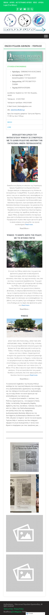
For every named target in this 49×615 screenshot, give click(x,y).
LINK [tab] (9, 127)
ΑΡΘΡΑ (12, 2)
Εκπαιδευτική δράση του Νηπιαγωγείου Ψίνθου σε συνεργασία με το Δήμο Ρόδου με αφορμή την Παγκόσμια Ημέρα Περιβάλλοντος (24, 139)
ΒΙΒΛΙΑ (6, 2)
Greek (30, 613)
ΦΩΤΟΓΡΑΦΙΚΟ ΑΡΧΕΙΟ (24, 2)
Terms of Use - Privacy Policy (13, 609)
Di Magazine (17, 612)
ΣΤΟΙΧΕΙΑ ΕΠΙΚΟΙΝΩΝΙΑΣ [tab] (16, 66)
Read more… (29, 224)
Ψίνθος (24, 316)
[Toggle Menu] (46, 36)
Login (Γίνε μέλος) (10, 5)
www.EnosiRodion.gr (18, 110)
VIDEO (35, 2)
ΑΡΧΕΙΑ (41, 2)
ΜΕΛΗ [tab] (9, 122)
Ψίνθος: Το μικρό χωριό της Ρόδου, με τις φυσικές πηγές (24, 236)
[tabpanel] (24, 94)
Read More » (24, 228)
